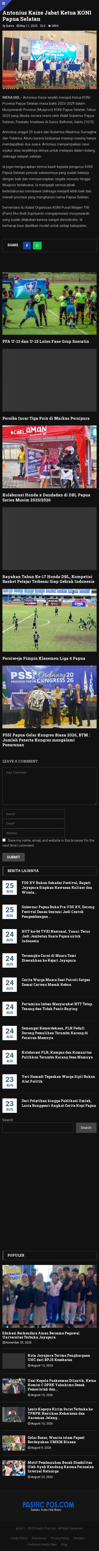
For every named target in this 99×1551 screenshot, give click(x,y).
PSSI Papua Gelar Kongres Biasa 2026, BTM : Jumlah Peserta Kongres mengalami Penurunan (46, 739)
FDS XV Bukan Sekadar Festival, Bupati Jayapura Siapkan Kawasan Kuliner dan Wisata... (57, 887)
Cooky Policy (19, 1538)
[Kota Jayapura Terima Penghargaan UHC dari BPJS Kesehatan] (13, 1360)
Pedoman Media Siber (42, 1544)
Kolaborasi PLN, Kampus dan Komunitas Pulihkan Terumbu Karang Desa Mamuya (57, 1054)
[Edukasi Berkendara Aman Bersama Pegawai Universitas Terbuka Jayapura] (49, 1296)
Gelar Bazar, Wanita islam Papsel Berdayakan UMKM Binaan (56, 1439)
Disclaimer (39, 1538)
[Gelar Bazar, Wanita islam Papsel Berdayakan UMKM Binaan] (13, 1443)
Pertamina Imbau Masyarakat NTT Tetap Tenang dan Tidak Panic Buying (57, 1006)
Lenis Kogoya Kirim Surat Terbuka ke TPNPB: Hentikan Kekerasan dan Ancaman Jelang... (60, 1413)
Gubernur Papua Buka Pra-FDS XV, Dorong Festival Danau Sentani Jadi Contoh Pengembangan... (58, 912)
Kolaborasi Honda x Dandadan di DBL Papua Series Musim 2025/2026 (46, 497)
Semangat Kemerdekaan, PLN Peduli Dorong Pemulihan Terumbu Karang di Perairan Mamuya (55, 1033)
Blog (64, 1544)
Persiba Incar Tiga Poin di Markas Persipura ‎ (46, 418)
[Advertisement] (49, 1192)
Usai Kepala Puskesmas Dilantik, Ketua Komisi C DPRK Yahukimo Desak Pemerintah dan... (62, 1384)
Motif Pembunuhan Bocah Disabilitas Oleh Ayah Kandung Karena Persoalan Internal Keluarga (61, 1466)
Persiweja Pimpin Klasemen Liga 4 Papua (43, 658)
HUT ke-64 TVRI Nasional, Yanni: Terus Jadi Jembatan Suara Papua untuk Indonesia (56, 936)
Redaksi (79, 1538)
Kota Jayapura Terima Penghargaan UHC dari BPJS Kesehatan (59, 1357)
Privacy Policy (60, 1538)
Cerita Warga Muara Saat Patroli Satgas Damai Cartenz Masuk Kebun (56, 982)
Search (7, 1120)
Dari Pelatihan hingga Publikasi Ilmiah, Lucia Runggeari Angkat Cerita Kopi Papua (59, 1103)
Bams (10, 26)
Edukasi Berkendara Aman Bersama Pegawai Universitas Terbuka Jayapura (41, 1335)
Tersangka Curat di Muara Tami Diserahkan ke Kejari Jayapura (49, 958)
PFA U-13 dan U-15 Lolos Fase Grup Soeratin (46, 341)
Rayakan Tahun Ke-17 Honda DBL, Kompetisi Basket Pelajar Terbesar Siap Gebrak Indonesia (48, 579)
